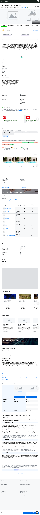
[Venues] (38, 1)
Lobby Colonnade (8, 221)
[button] (12, 16)
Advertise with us (23, 492)
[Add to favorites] (36, 386)
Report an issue (9, 476)
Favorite (37, 6)
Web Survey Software (23, 485)
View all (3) (35, 30)
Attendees (4, 198)
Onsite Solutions (3, 485)
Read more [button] (5, 306)
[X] (21, 373)
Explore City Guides (4, 484)
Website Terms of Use (23, 491)
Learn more (20, 110)
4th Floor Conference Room (10, 235)
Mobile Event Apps (23, 483)
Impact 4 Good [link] (21, 324)
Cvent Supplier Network (4, 480)
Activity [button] (20, 331)
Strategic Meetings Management (25, 484)
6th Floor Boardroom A (9, 215)
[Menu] (1, 1)
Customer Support (4, 491)
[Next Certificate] (37, 119)
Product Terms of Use (23, 490)
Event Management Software (24, 480)
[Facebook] (23, 373)
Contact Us (3, 490)
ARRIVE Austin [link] (6, 324)
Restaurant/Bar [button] (6, 331)
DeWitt (6, 225)
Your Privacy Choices (4, 492)
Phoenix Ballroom (8, 208)
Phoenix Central (8, 211)
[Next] (39, 26)
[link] (9, 320)
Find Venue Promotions (4, 483)
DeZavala (7, 218)
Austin (6, 228)
